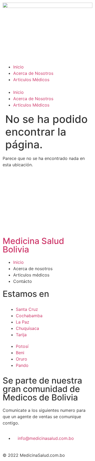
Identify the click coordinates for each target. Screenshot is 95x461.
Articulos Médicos (31, 79)
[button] (47, 86)
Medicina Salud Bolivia (33, 245)
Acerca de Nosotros (33, 73)
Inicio (18, 67)
